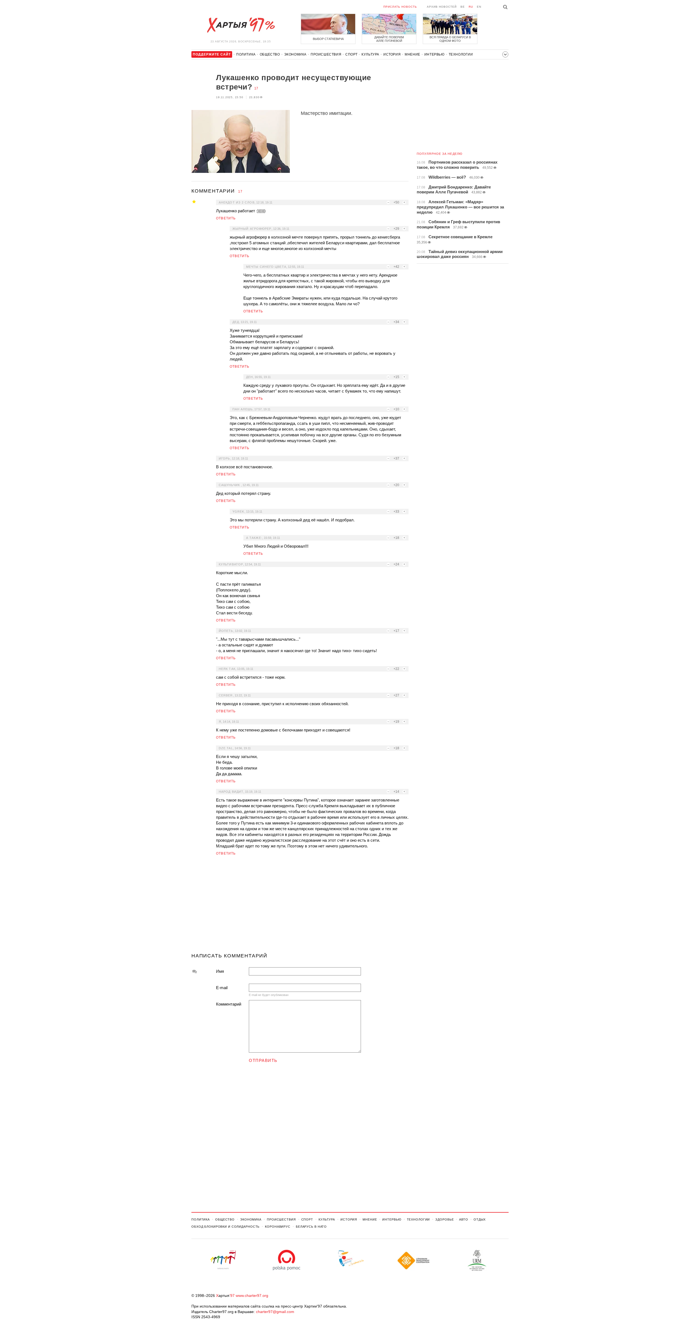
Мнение (412, 54)
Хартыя (240, 25)
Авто (463, 1219)
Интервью (434, 54)
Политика (246, 54)
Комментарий (228, 1004)
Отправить (263, 1060)
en (479, 6)
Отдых (480, 1219)
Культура (370, 54)
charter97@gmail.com (275, 1311)
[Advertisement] (300, 906)
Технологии (461, 54)
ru (471, 6)
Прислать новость (400, 6)
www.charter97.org (252, 1295)
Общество (270, 54)
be (462, 6)
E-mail (222, 987)
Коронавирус (277, 1226)
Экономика (295, 54)
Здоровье (444, 1219)
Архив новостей (442, 6)
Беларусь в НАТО (311, 1226)
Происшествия (326, 54)
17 (256, 88)
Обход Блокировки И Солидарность (225, 1226)
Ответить (226, 218)
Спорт (351, 54)
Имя (220, 971)
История (392, 54)
